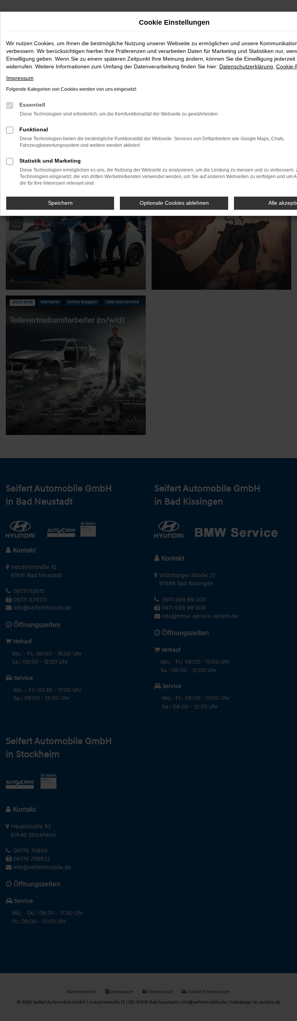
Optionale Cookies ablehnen (174, 203)
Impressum (20, 78)
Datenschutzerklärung (246, 66)
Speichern (60, 203)
